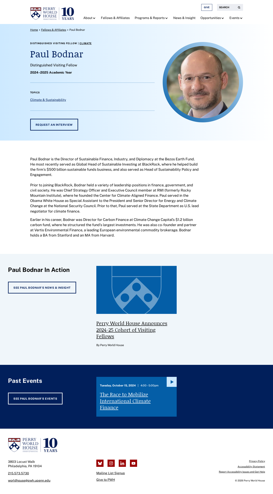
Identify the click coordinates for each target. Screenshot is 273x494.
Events (234, 18)
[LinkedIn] (122, 463)
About (87, 18)
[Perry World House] (32, 445)
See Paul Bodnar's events (35, 398)
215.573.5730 (18, 473)
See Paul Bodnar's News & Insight (42, 287)
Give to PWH (105, 480)
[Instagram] (111, 463)
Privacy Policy (257, 461)
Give (207, 7)
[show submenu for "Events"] (241, 18)
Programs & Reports (150, 18)
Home (34, 29)
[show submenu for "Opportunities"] (223, 18)
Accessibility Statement (251, 466)
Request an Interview (54, 124)
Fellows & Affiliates (115, 18)
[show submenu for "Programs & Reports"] (167, 18)
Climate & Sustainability (48, 100)
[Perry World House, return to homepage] (52, 12)
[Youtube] (133, 463)
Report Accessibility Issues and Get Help (242, 471)
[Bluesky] (100, 463)
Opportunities (210, 18)
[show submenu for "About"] (94, 18)
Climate (86, 43)
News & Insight (184, 18)
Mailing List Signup (110, 473)
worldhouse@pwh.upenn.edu (29, 480)
